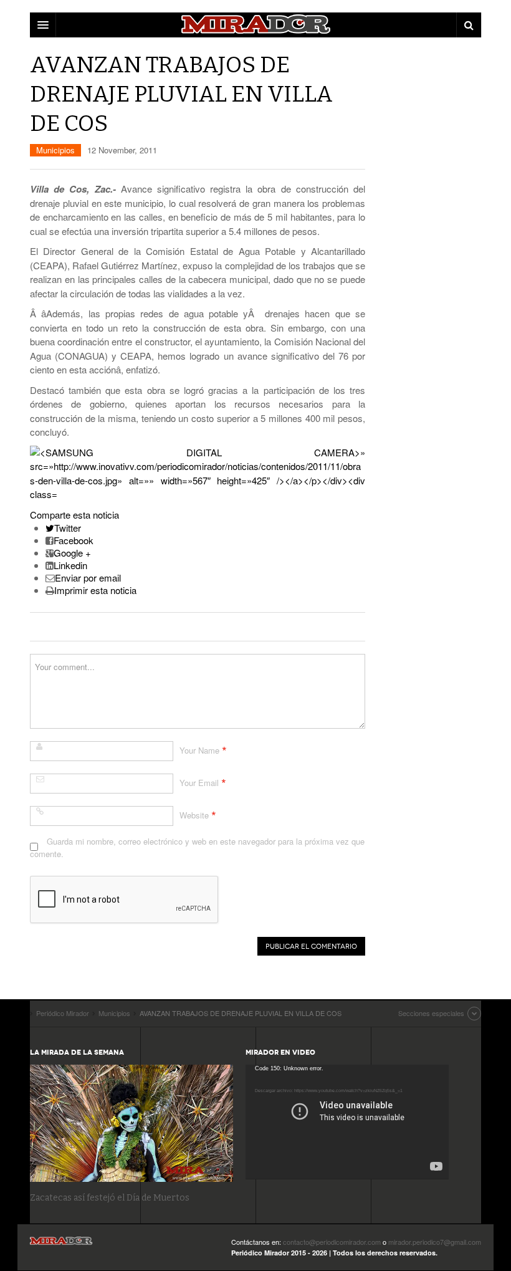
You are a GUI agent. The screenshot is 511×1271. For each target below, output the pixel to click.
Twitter (67, 527)
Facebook (73, 540)
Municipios (55, 150)
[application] (347, 1122)
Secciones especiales (431, 1013)
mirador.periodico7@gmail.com (434, 1242)
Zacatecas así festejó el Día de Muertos (109, 1197)
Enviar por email (88, 577)
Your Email (199, 783)
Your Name (199, 750)
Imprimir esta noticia (95, 590)
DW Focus (255, 24)
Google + (72, 552)
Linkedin (70, 565)
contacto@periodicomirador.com (332, 1242)
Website (194, 815)
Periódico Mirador (61, 1244)
